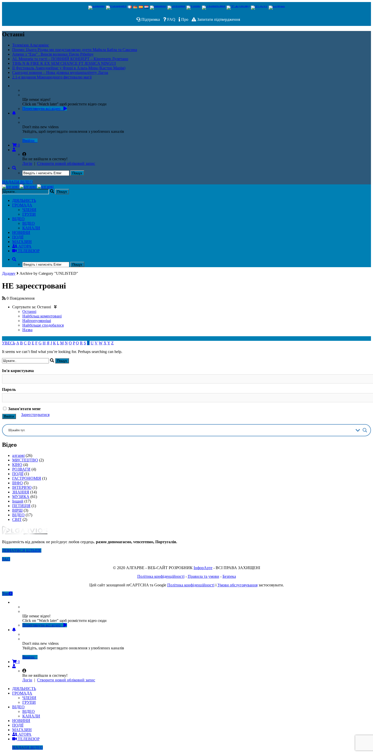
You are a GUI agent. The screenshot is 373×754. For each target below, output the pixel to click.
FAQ (170, 19)
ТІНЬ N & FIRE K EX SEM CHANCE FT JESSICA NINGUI (64, 63)
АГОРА (24, 246)
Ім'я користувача (18, 370)
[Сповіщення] (14, 113)
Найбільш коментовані (42, 316)
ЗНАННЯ (20, 492)
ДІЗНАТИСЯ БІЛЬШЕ (21, 550)
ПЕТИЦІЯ (21, 506)
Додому (8, 273)
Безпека (229, 576)
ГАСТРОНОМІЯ (26, 478)
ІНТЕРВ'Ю (21, 487)
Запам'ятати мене (24, 409)
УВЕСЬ (8, 343)
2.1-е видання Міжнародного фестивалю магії (52, 77)
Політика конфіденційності (160, 576)
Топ (5, 593)
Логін (27, 163)
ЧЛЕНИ (29, 209)
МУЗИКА (20, 496)
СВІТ (17, 519)
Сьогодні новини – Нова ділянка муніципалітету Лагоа (60, 72)
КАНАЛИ (31, 228)
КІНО (17, 464)
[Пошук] (14, 168)
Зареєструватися (35, 414)
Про (184, 19)
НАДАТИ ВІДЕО (17, 182)
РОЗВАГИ (21, 469)
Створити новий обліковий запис (66, 163)
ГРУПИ (29, 214)
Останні (29, 311)
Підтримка (150, 19)
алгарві (18, 455)
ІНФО (17, 483)
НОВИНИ (21, 232)
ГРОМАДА (22, 205)
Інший (17, 501)
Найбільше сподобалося (43, 325)
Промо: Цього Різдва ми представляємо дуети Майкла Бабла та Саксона (74, 49)
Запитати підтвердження (218, 19)
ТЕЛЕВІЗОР (28, 251)
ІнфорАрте (203, 568)
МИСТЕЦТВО (25, 460)
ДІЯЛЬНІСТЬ (24, 200)
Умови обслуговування (237, 585)
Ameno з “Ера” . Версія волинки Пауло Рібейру (53, 54)
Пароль (9, 389)
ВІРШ (17, 510)
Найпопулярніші (36, 320)
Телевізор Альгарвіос (30, 45)
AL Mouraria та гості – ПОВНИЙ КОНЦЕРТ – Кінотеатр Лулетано (70, 59)
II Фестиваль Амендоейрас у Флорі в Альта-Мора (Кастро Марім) (68, 68)
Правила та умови (203, 576)
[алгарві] (28, 186)
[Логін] (14, 150)
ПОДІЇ (17, 237)
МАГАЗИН (22, 241)
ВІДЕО (18, 219)
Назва (27, 330)
